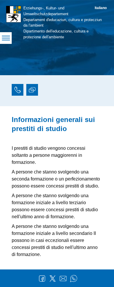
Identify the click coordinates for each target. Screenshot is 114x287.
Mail (63, 278)
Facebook (42, 278)
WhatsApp (73, 278)
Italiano (101, 8)
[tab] (17, 90)
